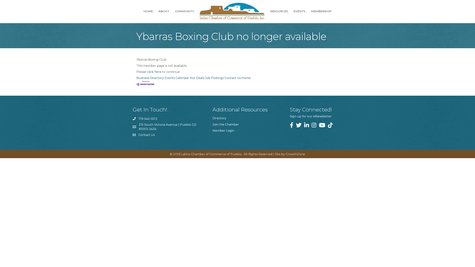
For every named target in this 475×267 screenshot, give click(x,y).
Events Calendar (177, 78)
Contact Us (233, 78)
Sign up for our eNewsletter (311, 116)
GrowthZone (295, 154)
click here (154, 72)
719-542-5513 (147, 119)
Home (148, 11)
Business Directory (150, 78)
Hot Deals (197, 78)
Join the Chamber (225, 124)
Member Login (223, 130)
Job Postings (214, 78)
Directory (219, 118)
